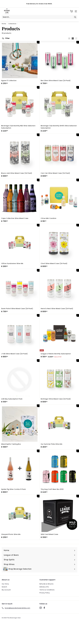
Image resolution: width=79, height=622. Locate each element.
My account (6, 590)
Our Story (5, 584)
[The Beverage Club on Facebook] (44, 608)
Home (4, 24)
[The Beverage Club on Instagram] (41, 608)
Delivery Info (44, 587)
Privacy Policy (45, 593)
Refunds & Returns (46, 584)
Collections (12, 24)
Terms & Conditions (47, 590)
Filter (7, 38)
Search (4, 587)
